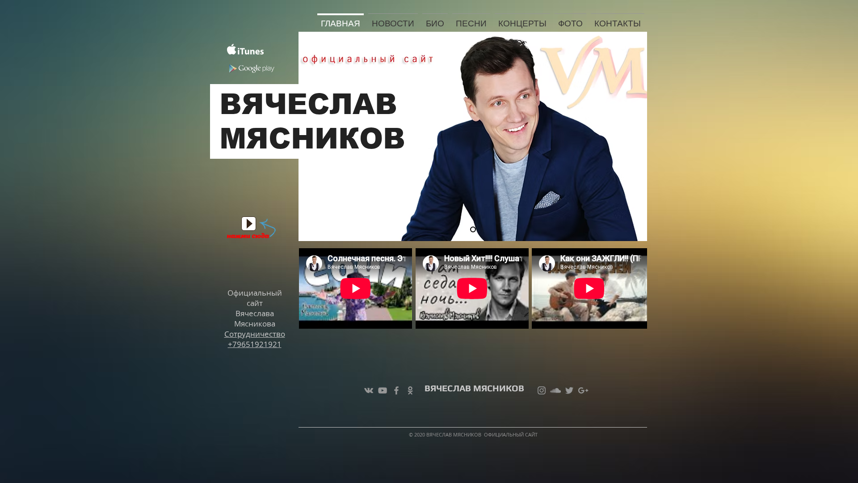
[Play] (249, 223)
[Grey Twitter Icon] (569, 390)
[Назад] (312, 136)
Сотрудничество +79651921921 (254, 339)
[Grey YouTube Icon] (382, 390)
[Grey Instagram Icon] (541, 390)
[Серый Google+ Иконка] (583, 390)
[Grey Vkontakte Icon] (368, 390)
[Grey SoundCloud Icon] (555, 390)
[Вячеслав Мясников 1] (473, 230)
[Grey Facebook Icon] (396, 390)
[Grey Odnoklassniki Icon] (410, 390)
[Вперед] (632, 136)
